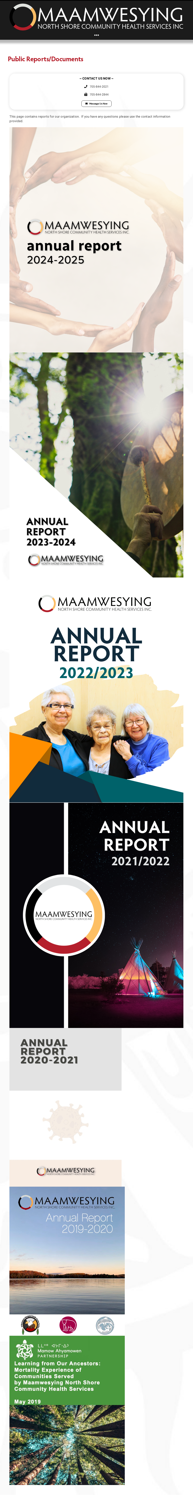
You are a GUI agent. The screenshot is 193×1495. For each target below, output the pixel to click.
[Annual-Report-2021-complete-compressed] (65, 1029)
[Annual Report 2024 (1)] (96, 354)
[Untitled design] (96, 579)
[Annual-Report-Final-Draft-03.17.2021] (67, 1188)
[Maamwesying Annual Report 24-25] (96, 128)
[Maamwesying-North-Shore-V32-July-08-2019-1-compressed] (67, 1337)
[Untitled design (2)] (96, 804)
